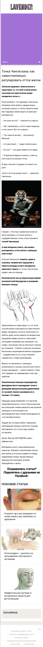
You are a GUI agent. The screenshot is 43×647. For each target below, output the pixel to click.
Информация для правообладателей (21, 641)
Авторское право (21, 638)
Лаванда (14, 631)
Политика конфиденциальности (21, 634)
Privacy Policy (15, 644)
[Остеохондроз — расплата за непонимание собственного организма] (21, 539)
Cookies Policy (29, 644)
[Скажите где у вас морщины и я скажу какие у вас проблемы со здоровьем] (21, 499)
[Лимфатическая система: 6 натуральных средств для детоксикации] (21, 579)
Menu (5, 62)
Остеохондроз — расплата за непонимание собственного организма (18, 556)
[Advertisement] (21, 36)
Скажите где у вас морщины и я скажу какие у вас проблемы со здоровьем (20, 516)
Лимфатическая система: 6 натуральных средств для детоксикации (17, 596)
